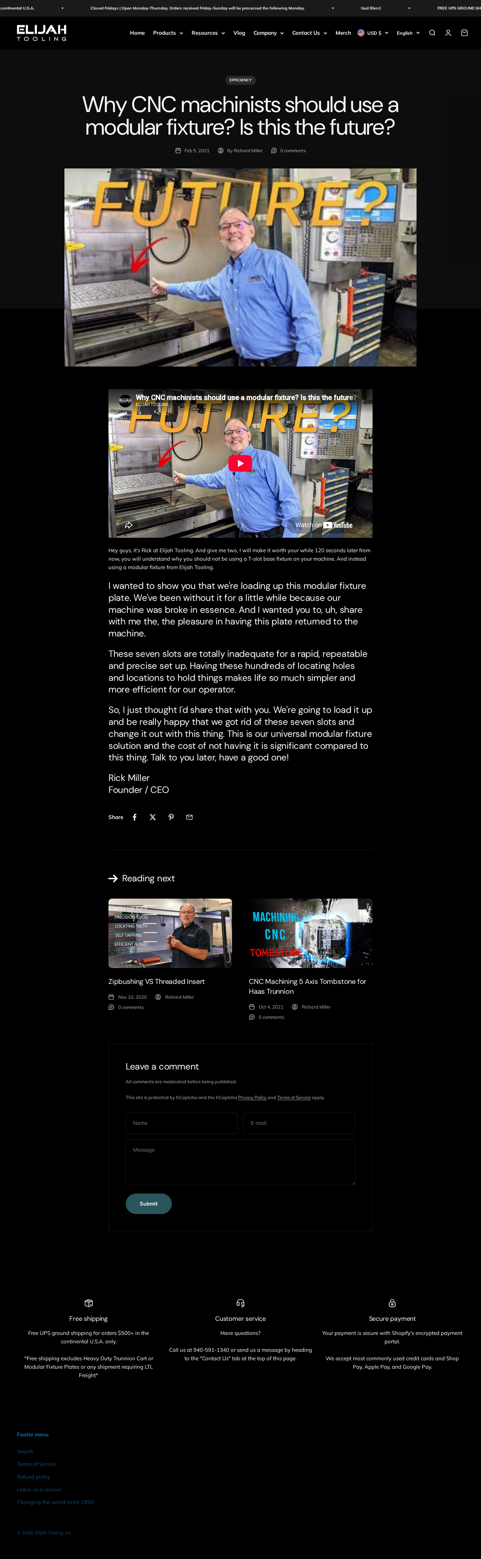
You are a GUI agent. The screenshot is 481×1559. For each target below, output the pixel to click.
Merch (343, 32)
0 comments (293, 150)
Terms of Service (294, 1097)
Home (137, 32)
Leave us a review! (39, 1489)
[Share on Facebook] (134, 817)
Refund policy (33, 1476)
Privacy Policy (252, 1097)
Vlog (239, 32)
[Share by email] (189, 817)
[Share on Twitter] (153, 817)
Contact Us (306, 32)
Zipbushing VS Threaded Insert (156, 981)
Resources (205, 32)
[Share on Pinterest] (171, 817)
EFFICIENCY (241, 80)
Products (164, 32)
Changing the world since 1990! (55, 1502)
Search (25, 1451)
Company (265, 32)
